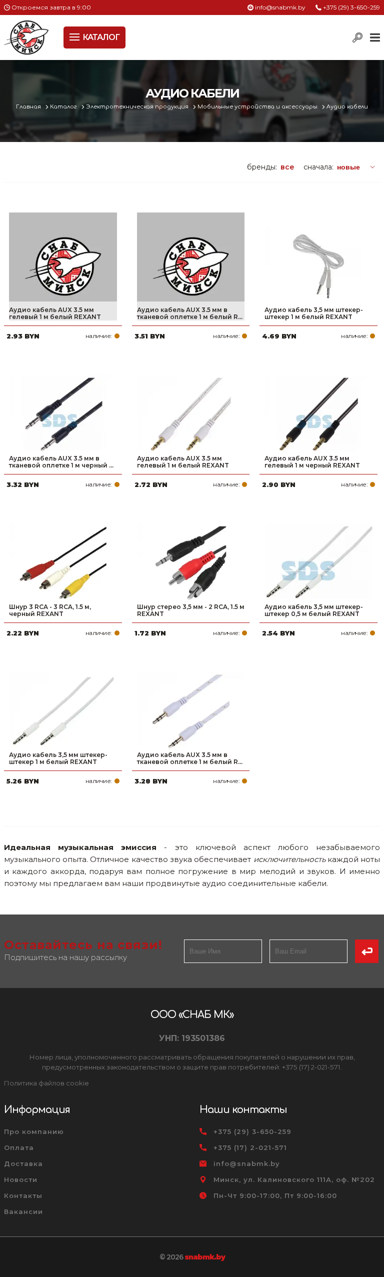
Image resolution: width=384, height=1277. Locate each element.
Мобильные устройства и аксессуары (258, 107)
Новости (21, 1180)
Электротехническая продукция (138, 107)
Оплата (19, 1148)
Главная (29, 107)
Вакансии (23, 1212)
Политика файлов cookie (46, 1083)
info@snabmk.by (280, 7)
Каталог (64, 107)
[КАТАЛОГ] (76, 36)
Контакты (23, 1196)
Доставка (23, 1164)
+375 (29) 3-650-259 (351, 7)
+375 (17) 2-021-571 (250, 1148)
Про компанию (34, 1132)
